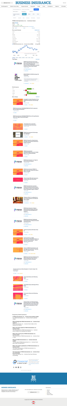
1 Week (17, 57)
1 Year (26, 57)
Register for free (7, 2)
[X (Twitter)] (14, 367)
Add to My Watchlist (31, 26)
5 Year (32, 57)
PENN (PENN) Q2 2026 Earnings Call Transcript (31, 75)
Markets (24, 14)
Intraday (14, 57)
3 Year (29, 57)
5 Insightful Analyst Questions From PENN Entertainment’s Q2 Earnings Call (31, 100)
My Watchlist (24, 11)
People (39, 6)
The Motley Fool (27, 83)
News (24, 17)
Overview (19, 17)
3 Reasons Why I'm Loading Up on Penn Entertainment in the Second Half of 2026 (31, 198)
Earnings (33, 83)
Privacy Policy (33, 363)
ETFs (33, 14)
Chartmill (15, 112)
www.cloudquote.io (35, 360)
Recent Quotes (15, 11)
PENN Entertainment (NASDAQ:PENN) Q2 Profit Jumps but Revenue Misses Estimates (25, 109)
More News (37, 59)
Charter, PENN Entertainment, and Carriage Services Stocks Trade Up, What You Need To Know (31, 249)
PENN (16, 23)
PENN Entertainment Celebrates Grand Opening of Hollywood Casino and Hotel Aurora (31, 220)
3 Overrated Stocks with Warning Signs (30, 277)
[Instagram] (21, 367)
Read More (37, 96)
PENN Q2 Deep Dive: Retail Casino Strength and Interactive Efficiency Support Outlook (31, 141)
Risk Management (4, 6)
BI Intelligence (50, 6)
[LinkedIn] (18, 367)
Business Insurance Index (16, 15)
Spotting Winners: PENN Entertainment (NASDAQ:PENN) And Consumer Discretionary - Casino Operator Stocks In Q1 (31, 239)
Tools (38, 14)
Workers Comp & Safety (14, 6)
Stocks (29, 14)
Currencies (27, 17)
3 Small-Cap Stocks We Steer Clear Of (31, 230)
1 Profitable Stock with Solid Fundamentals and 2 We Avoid (30, 124)
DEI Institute (63, 6)
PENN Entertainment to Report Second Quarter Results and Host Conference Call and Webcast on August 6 (31, 210)
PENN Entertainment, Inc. (28, 192)
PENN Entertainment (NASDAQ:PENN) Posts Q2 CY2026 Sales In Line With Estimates (31, 152)
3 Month (23, 57)
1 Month (20, 57)
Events (44, 6)
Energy (31, 234)
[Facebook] (16, 367)
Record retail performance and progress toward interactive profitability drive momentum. (30, 80)
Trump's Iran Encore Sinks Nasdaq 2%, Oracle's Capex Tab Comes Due (25, 269)
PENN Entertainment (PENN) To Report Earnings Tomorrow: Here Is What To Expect (31, 170)
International (33, 6)
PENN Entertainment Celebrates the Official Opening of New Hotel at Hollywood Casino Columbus (31, 258)
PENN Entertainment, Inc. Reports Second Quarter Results (31, 161)
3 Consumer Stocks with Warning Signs (31, 294)
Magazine (57, 6)
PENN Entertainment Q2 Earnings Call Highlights (31, 133)
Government (21, 273)
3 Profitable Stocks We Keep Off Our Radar (31, 285)
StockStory (26, 156)
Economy (32, 253)
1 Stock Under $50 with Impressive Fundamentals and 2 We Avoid (31, 179)
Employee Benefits (24, 6)
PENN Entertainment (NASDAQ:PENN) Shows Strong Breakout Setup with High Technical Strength (26, 117)
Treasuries (38, 17)
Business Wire (26, 226)
